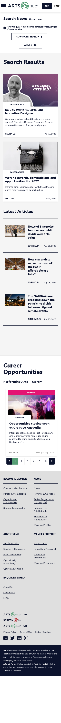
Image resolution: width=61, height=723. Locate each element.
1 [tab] (15, 461)
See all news (35, 19)
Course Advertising (13, 568)
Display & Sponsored (14, 548)
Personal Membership (14, 493)
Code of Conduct (42, 632)
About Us (8, 586)
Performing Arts (15, 382)
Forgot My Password (45, 548)
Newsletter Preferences (40, 556)
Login (57, 6)
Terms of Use (26, 632)
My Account (40, 543)
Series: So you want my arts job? (44, 501)
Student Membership (14, 507)
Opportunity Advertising (9, 562)
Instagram (26, 638)
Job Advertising (11, 543)
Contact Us (9, 592)
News (37, 488)
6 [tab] (45, 461)
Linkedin (19, 638)
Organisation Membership (10, 501)
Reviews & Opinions (44, 493)
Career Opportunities (23, 368)
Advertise (30, 45)
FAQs (6, 598)
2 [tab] (21, 461)
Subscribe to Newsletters (40, 518)
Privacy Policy (9, 632)
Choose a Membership (15, 488)
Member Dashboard (44, 563)
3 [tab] (27, 461)
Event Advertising (12, 554)
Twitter (12, 638)
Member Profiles (42, 525)
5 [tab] (39, 461)
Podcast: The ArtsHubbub (40, 509)
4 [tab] (33, 461)
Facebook (5, 638)
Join (47, 6)
